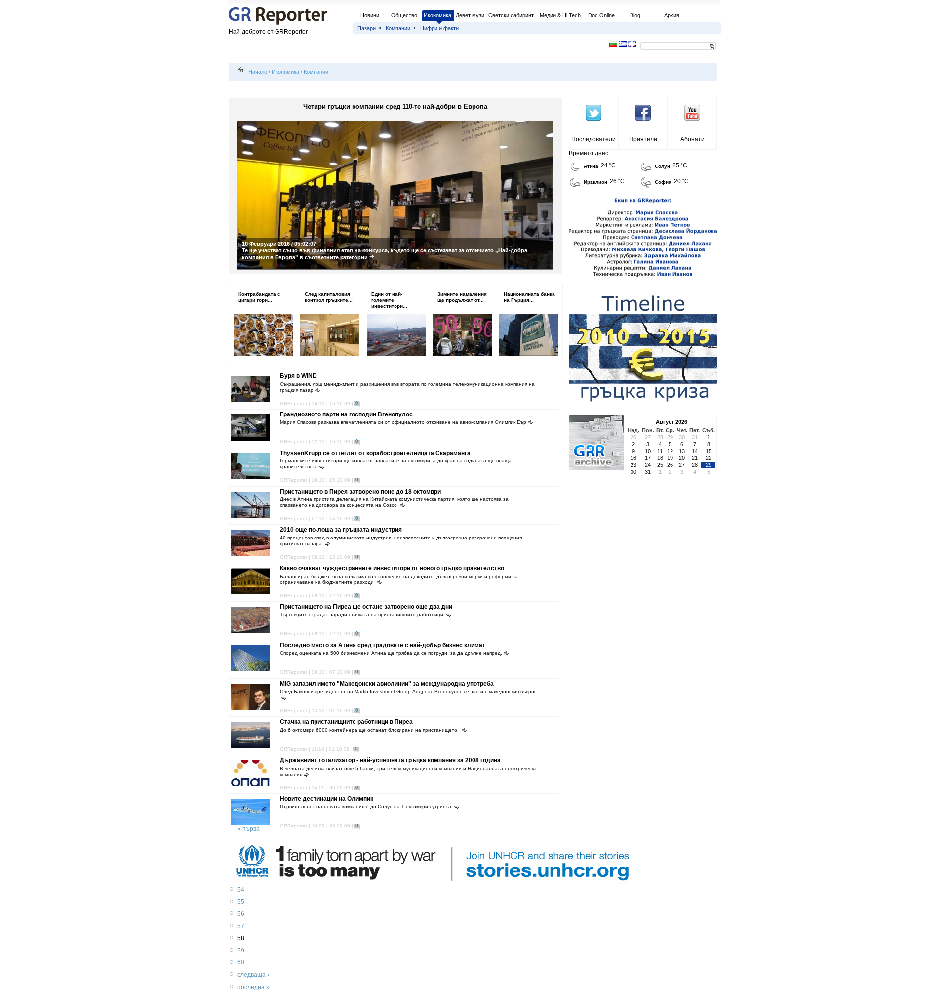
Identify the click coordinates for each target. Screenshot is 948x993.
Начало (257, 72)
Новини (369, 15)
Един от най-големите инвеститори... (389, 300)
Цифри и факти (439, 28)
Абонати (692, 139)
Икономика (437, 15)
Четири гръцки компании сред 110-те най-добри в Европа (395, 106)
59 (240, 950)
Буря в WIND (298, 375)
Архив (671, 15)
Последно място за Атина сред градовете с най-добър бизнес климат (382, 645)
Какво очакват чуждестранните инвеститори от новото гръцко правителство (392, 568)
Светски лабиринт (511, 15)
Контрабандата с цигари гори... (259, 297)
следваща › (253, 974)
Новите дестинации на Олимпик (326, 798)
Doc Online (601, 15)
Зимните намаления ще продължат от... (462, 297)
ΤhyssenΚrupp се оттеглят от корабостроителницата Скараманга (375, 453)
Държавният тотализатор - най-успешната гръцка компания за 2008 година (390, 760)
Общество (404, 15)
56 (240, 913)
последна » (253, 987)
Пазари (366, 28)
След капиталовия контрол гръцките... (329, 297)
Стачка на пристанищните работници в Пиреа (346, 721)
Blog (635, 15)
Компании (398, 28)
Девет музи (470, 15)
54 (240, 889)
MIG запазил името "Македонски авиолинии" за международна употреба (387, 683)
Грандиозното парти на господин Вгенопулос (346, 414)
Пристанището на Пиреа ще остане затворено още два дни (366, 606)
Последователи (593, 139)
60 (240, 962)
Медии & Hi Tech (560, 15)
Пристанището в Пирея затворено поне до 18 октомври (360, 491)
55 (240, 901)
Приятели (643, 139)
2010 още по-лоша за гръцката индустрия (341, 529)
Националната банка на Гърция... (529, 297)
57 (240, 926)
